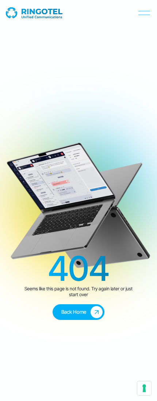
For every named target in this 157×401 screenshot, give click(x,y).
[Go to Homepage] (34, 12)
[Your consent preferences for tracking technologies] (144, 388)
